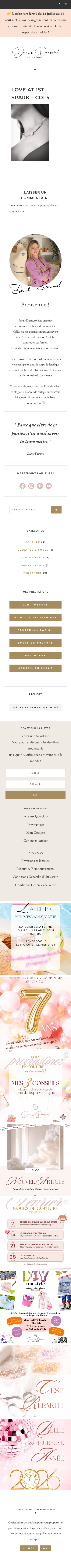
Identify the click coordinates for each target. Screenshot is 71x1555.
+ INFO (29, 1548)
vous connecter (31, 205)
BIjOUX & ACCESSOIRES (35, 617)
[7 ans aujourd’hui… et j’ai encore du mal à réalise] (35, 1013)
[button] (35, 70)
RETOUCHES (35, 655)
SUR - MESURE (35, 605)
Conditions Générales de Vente (35, 885)
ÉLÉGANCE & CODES (33, 549)
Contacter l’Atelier (35, 840)
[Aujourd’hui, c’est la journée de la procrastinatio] (35, 1086)
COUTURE (32, 542)
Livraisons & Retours (35, 860)
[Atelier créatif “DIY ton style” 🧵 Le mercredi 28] (35, 1307)
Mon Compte (35, 832)
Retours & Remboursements (35, 868)
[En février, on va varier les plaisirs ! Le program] (35, 1233)
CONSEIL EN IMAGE (35, 668)
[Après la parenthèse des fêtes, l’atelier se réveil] (35, 1381)
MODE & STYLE (32, 557)
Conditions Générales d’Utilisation (35, 876)
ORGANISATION (33, 565)
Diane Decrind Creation (36, 52)
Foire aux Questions (35, 816)
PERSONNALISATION (35, 630)
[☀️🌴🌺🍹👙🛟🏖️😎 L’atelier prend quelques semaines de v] (35, 939)
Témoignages (35, 824)
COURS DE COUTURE (35, 643)
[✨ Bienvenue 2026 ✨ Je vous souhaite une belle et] (35, 1454)
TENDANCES (32, 573)
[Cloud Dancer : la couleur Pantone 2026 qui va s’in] (35, 1160)
